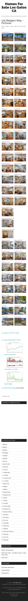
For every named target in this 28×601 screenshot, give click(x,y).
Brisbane (5, 450)
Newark (5, 497)
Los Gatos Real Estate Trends (11, 340)
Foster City (5, 467)
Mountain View (7, 495)
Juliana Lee (9, 582)
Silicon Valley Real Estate (18, 592)
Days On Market (8, 384)
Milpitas (5, 489)
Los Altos (5, 475)
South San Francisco (8, 531)
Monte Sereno (6, 492)
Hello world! (4, 557)
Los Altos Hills (7, 478)
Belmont (5, 447)
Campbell (5, 455)
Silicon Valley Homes (7, 592)
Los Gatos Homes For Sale (10, 333)
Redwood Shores (7, 512)
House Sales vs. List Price (11, 369)
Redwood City (6, 509)
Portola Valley (6, 506)
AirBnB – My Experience (7, 550)
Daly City (5, 461)
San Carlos (6, 517)
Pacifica (5, 500)
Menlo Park (6, 483)
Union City (5, 537)
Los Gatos (5, 481)
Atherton (5, 444)
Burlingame (5, 453)
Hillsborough (6, 472)
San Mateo (6, 523)
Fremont (5, 469)
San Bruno (5, 514)
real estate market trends (7, 567)
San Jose (5, 520)
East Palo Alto (6, 464)
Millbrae (5, 486)
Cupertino (5, 458)
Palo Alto (5, 503)
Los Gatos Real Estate (8, 388)
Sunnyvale (5, 534)
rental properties (5, 570)
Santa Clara (6, 526)
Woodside (5, 540)
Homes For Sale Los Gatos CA (14, 7)
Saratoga (5, 528)
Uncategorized (5, 573)
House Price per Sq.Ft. (10, 354)
